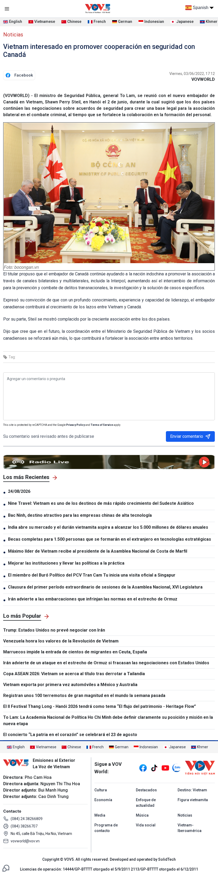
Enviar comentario (186, 436)
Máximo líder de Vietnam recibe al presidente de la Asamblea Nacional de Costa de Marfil (97, 551)
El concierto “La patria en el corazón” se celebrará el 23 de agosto (70, 734)
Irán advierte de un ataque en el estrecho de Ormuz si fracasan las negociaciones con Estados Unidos (106, 662)
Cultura (100, 790)
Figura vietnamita (193, 800)
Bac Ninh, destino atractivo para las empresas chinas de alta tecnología (80, 515)
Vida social (146, 825)
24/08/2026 (19, 491)
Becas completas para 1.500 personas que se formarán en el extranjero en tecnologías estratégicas (109, 539)
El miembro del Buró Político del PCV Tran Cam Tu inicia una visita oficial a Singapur (91, 575)
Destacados (146, 790)
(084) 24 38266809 (27, 819)
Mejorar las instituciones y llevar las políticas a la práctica (66, 563)
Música (142, 815)
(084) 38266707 (24, 826)
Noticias (13, 34)
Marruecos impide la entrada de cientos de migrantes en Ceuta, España (75, 651)
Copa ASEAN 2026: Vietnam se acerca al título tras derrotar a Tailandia (74, 673)
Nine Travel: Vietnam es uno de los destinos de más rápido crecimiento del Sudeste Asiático (101, 503)
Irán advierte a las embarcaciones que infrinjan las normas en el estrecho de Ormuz (92, 599)
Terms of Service (102, 424)
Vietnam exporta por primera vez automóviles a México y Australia (70, 684)
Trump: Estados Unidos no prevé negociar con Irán (54, 630)
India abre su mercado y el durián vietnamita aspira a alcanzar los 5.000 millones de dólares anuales (108, 527)
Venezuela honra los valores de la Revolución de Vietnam (61, 641)
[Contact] (6, 867)
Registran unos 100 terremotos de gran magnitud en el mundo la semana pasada (84, 695)
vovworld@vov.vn (25, 841)
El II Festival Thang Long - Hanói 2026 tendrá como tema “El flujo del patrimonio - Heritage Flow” (99, 706)
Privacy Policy (75, 424)
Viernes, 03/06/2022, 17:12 (192, 74)
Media (99, 815)
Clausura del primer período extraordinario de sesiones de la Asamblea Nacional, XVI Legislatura (105, 587)
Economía (103, 800)
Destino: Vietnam (192, 790)
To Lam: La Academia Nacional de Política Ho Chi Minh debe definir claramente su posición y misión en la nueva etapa (108, 720)
